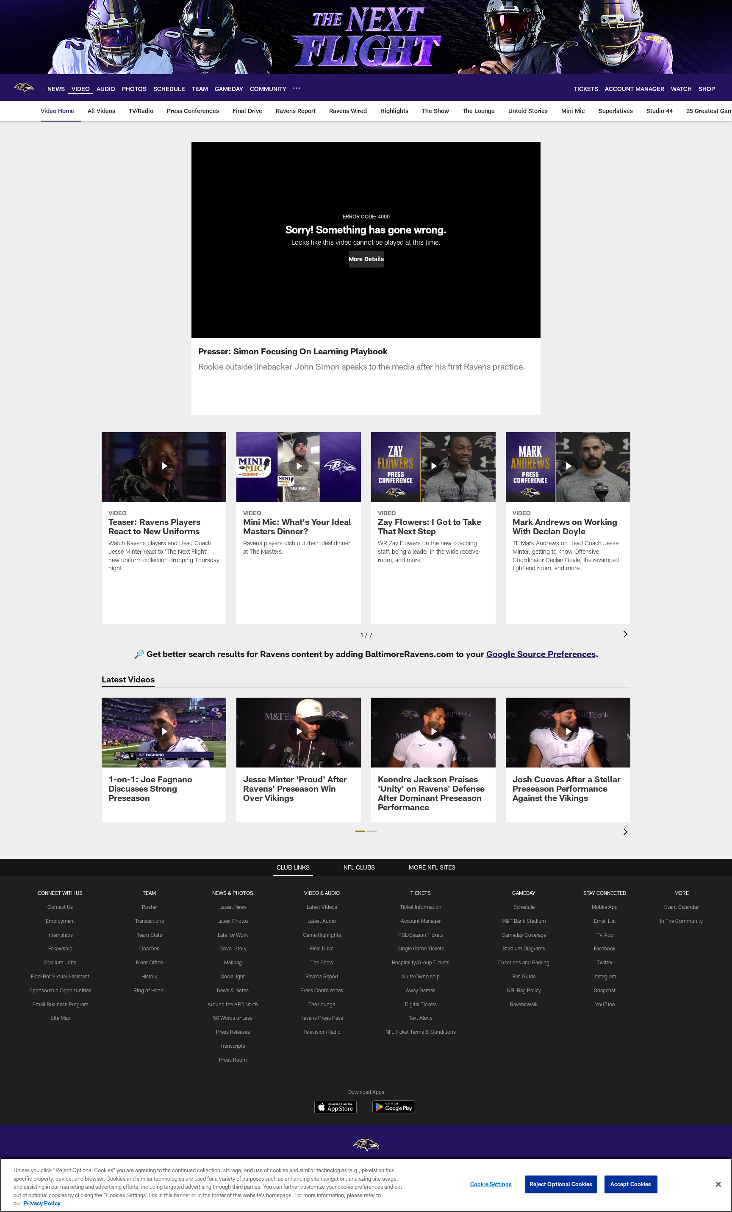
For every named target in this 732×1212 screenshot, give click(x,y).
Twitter (605, 962)
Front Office (149, 962)
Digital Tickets (421, 1004)
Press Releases (233, 1032)
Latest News (233, 907)
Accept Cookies (631, 1184)
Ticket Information (420, 907)
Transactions (149, 921)
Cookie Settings (491, 1184)
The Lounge (321, 1004)
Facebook (605, 948)
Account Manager (421, 921)
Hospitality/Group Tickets (420, 962)
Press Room (233, 1060)
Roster (149, 907)
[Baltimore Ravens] (366, 1146)
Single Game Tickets (420, 948)
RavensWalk (524, 1004)
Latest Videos (322, 907)
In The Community (681, 921)
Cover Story (233, 948)
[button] (366, 259)
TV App (604, 935)
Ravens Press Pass (321, 1018)
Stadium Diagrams (524, 948)
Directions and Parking (523, 962)
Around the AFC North (233, 1004)
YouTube (605, 1004)
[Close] (718, 1184)
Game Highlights (322, 935)
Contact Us (60, 907)
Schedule (524, 907)
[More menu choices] (296, 88)
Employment (60, 921)
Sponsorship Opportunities (60, 990)
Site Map (60, 1018)
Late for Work (233, 935)
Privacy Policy (42, 1203)
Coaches (149, 948)
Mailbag (233, 962)
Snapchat (605, 990)
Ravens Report (321, 976)
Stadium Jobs (60, 962)
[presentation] (627, 635)
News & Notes (233, 990)
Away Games (420, 990)
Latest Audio (322, 921)
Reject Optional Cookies (561, 1184)
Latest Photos (233, 921)
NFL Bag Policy (524, 990)
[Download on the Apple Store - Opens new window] (335, 1108)
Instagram (604, 976)
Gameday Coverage (524, 935)
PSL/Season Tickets (421, 935)
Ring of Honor (149, 990)
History (149, 976)
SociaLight (233, 976)
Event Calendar (681, 907)
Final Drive (321, 948)
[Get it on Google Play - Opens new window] (393, 1111)
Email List (605, 921)
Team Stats (149, 935)
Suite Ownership (421, 976)
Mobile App (605, 907)
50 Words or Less (232, 1018)
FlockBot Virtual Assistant (60, 976)
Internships (60, 935)
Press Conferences (321, 990)
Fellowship (60, 948)
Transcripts (232, 1046)
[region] (366, 1185)
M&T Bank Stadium (524, 921)
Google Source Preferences (541, 654)
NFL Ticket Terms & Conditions (420, 1032)
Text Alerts (421, 1018)
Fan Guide (524, 976)
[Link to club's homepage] (24, 87)
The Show (322, 962)
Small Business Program (60, 1004)
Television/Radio (322, 1032)
